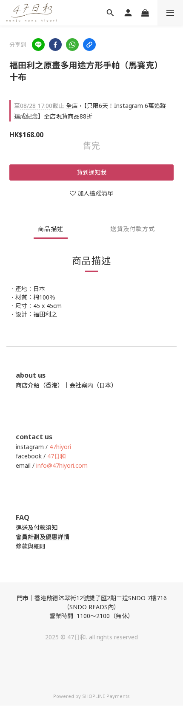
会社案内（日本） (93, 385)
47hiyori (60, 447)
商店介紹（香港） (39, 385)
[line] (38, 44)
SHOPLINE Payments (106, 696)
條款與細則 (31, 546)
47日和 (56, 456)
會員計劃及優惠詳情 (42, 537)
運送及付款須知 (36, 527)
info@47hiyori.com (61, 465)
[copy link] (89, 44)
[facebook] (55, 44)
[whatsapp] (72, 44)
